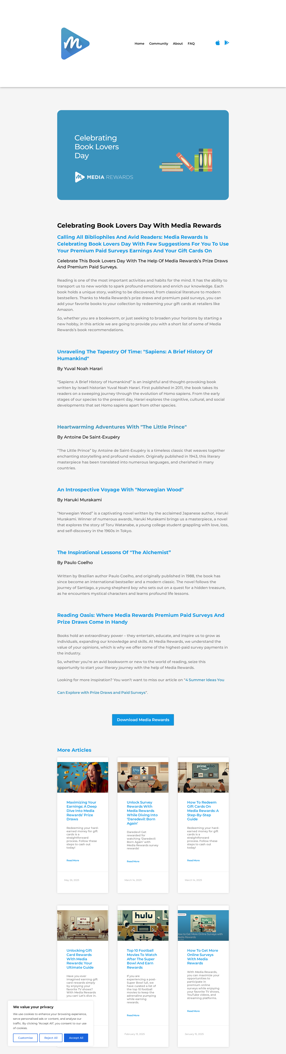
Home (139, 43)
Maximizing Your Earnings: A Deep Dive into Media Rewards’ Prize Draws (82, 810)
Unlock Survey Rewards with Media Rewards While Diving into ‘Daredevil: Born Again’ (142, 813)
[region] (50, 1023)
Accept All (76, 1038)
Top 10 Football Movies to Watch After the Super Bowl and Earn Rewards (142, 958)
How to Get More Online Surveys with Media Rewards (202, 956)
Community (158, 43)
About (178, 43)
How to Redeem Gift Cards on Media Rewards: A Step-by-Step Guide (203, 810)
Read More (73, 860)
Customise (25, 1038)
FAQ (191, 43)
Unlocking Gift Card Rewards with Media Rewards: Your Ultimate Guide (80, 958)
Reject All (51, 1038)
